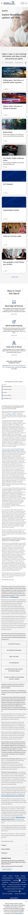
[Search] (26, 3)
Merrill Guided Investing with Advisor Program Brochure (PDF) (14, 452)
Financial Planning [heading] (18, 62)
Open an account (7, 869)
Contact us (4, 853)
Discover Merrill (5, 849)
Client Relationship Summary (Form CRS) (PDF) (12, 796)
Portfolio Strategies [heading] (8, 62)
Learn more (14, 314)
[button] (2, 3)
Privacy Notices (19, 913)
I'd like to (3, 845)
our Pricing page (14, 597)
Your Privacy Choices (12, 891)
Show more (12, 277)
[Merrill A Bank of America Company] (9, 3)
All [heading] (25, 62)
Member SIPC (12, 415)
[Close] (26, 901)
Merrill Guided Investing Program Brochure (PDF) (13, 449)
